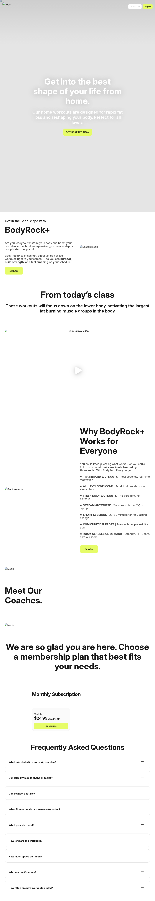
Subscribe (51, 726)
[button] (77, 370)
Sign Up (14, 270)
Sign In (148, 6)
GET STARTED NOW (77, 132)
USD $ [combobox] (133, 6)
